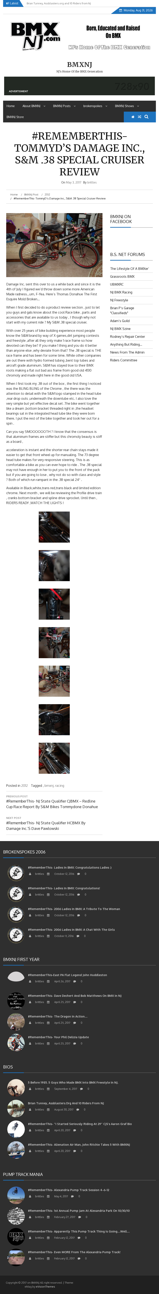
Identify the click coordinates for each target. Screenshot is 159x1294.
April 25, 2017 (62, 1002)
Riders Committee (123, 360)
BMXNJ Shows (124, 106)
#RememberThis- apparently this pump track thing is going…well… (79, 1231)
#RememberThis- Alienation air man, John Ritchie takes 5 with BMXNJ (79, 1144)
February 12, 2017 (64, 1237)
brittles (92, 182)
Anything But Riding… (126, 344)
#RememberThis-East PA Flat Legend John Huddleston (67, 975)
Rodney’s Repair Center (127, 336)
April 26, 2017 (62, 981)
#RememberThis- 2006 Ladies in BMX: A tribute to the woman (74, 909)
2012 (24, 785)
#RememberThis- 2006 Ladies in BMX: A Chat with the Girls (71, 929)
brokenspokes (92, 106)
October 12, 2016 (64, 873)
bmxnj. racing (54, 785)
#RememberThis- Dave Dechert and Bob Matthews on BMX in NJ (75, 995)
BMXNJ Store (15, 117)
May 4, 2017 (61, 1196)
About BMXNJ (31, 106)
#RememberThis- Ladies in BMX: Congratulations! (64, 888)
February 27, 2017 (64, 1217)
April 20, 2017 (62, 1130)
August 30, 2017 (63, 1109)
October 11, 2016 (64, 936)
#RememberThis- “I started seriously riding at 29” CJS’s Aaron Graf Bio (80, 1124)
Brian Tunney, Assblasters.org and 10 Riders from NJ (66, 1103)
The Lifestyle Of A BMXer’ (129, 269)
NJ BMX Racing (121, 292)
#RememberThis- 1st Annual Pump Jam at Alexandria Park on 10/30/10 (79, 1210)
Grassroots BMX (122, 276)
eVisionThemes (45, 1286)
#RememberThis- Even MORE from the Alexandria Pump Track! (74, 1252)
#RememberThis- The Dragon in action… (58, 1016)
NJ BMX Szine (120, 329)
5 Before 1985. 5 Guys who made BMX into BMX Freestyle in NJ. (73, 1082)
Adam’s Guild (120, 321)
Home (11, 106)
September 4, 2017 (65, 1088)
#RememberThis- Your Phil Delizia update (58, 1037)
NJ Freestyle (119, 300)
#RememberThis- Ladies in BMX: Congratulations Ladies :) (69, 867)
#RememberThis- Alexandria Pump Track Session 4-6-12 (68, 1190)
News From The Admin (127, 352)
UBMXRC (117, 284)
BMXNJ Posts (62, 106)
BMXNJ (79, 64)
